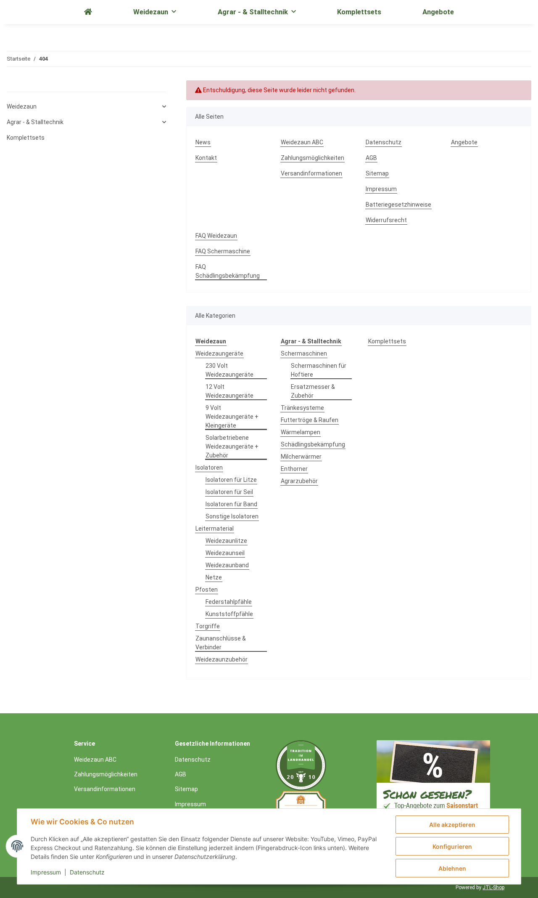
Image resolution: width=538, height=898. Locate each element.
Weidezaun (22, 106)
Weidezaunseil (225, 553)
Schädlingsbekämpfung (313, 444)
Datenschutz (383, 142)
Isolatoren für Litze (231, 479)
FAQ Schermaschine (222, 251)
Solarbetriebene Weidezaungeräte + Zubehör (232, 446)
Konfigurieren (452, 846)
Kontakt (206, 157)
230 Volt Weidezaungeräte (229, 370)
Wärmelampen (300, 432)
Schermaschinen (304, 353)
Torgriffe (207, 626)
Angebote (438, 12)
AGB (371, 157)
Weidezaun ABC (302, 142)
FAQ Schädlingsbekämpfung (227, 271)
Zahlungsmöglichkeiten (312, 157)
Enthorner (294, 468)
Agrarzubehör (299, 481)
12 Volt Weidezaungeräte (229, 391)
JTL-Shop (493, 887)
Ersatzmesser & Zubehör (313, 391)
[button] (86, 106)
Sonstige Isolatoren (232, 516)
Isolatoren (209, 467)
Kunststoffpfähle (229, 614)
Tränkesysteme (302, 407)
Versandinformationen (311, 173)
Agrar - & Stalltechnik (35, 122)
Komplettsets (387, 341)
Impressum (381, 189)
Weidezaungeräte (219, 353)
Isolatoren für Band (231, 504)
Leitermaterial (214, 528)
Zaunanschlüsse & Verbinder (220, 643)
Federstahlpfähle (229, 601)
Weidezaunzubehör (221, 659)
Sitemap (377, 173)
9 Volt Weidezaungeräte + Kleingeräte (232, 416)
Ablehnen (452, 868)
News (203, 142)
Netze (214, 577)
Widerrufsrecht (386, 220)
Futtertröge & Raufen (309, 420)
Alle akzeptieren (452, 824)
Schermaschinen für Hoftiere (318, 370)
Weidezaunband (227, 565)
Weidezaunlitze (226, 540)
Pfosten (206, 589)
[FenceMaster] (88, 12)
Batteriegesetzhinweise (398, 204)
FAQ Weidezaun (216, 235)
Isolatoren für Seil (229, 492)
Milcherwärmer (301, 456)
